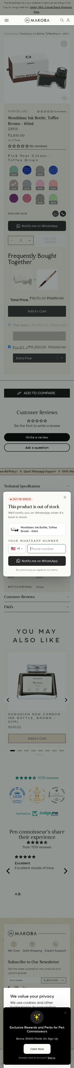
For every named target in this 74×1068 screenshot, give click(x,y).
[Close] (65, 497)
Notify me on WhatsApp (40, 561)
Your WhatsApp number (33, 541)
